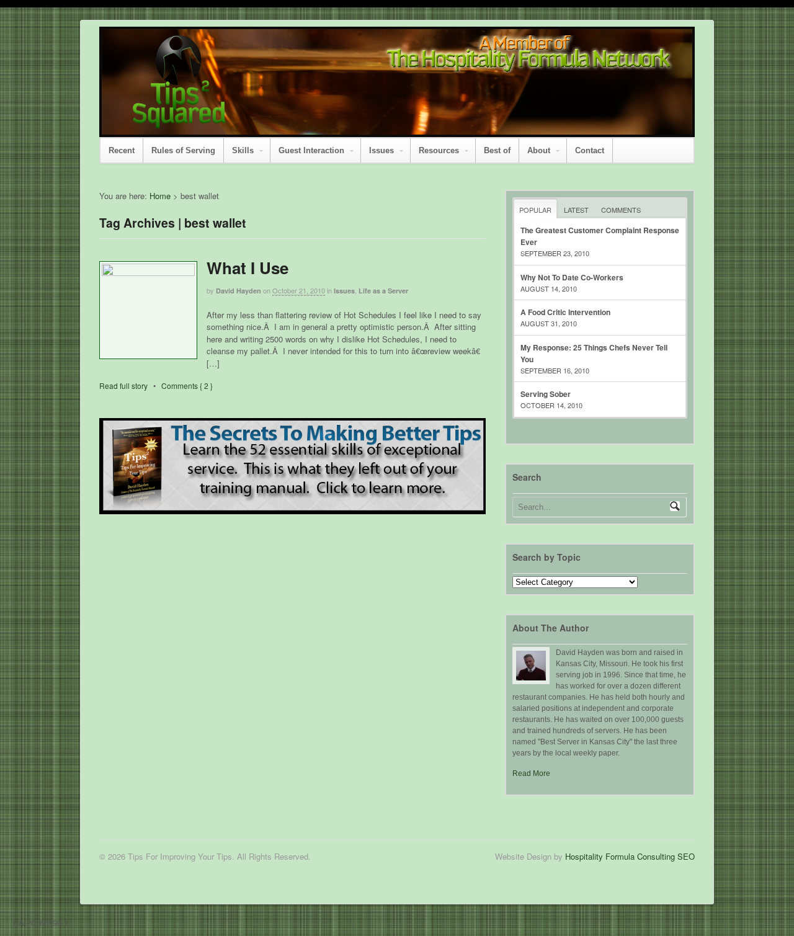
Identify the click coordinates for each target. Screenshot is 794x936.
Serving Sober (545, 393)
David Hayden (238, 290)
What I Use (247, 267)
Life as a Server (383, 290)
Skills (243, 150)
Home (160, 196)
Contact (589, 150)
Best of (497, 150)
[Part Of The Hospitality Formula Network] (179, 122)
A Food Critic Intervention (565, 312)
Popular (535, 210)
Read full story (123, 385)
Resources (439, 150)
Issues (381, 150)
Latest (576, 210)
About (538, 150)
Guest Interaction (311, 150)
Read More (531, 773)
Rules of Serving (183, 150)
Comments (621, 210)
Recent (122, 150)
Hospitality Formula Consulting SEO (630, 856)
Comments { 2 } (187, 385)
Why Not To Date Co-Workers (571, 277)
